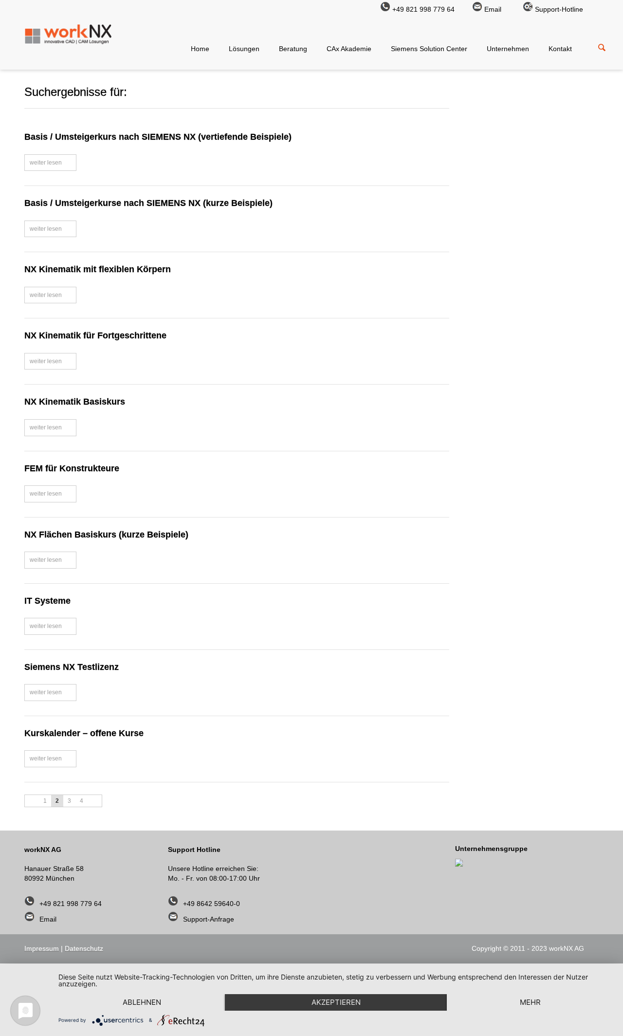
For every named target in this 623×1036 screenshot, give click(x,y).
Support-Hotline (559, 9)
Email (492, 9)
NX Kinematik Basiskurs (74, 402)
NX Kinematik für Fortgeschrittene (95, 335)
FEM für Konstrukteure (71, 468)
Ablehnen (142, 1002)
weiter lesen (46, 162)
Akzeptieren (336, 1002)
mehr (530, 1002)
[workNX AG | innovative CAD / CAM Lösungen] (67, 41)
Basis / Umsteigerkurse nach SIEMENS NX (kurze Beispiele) (148, 203)
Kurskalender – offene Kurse (84, 733)
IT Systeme (47, 601)
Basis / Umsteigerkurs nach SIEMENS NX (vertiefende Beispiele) (158, 137)
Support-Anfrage (208, 919)
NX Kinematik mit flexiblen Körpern (97, 269)
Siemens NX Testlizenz (71, 667)
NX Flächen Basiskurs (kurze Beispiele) (106, 534)
